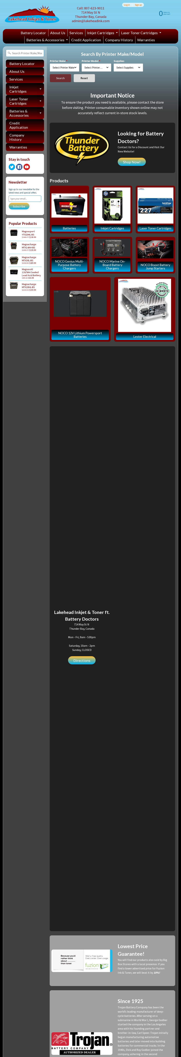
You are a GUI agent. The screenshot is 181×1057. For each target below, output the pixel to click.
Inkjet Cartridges (103, 33)
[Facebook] (19, 167)
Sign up (138, 5)
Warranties (146, 40)
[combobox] (64, 68)
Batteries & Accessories (47, 40)
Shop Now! (132, 162)
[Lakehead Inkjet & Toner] (32, 14)
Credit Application (86, 40)
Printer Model (90, 61)
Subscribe (19, 206)
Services (76, 33)
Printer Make (58, 61)
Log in (127, 5)
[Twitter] (12, 167)
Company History (119, 40)
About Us (57, 33)
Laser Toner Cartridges (141, 33)
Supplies (119, 61)
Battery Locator (33, 33)
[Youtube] (27, 167)
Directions (81, 660)
